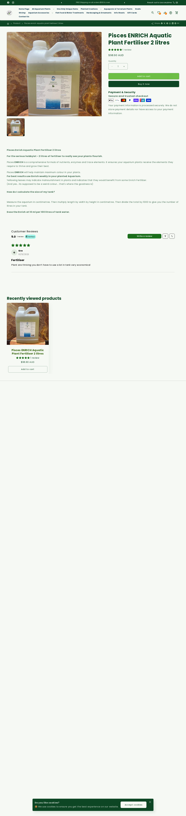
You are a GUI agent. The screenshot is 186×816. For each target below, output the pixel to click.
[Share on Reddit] (175, 23)
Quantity (112, 61)
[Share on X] (164, 23)
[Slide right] (124, 2)
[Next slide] (99, 127)
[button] (43, 9)
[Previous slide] (10, 127)
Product (16, 23)
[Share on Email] (178, 23)
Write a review (144, 236)
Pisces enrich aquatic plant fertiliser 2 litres (43, 23)
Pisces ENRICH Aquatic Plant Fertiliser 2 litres (28, 352)
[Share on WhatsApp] (170, 23)
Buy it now (144, 84)
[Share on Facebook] (162, 23)
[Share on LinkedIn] (173, 23)
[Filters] (165, 236)
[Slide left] (62, 2)
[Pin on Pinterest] (167, 23)
